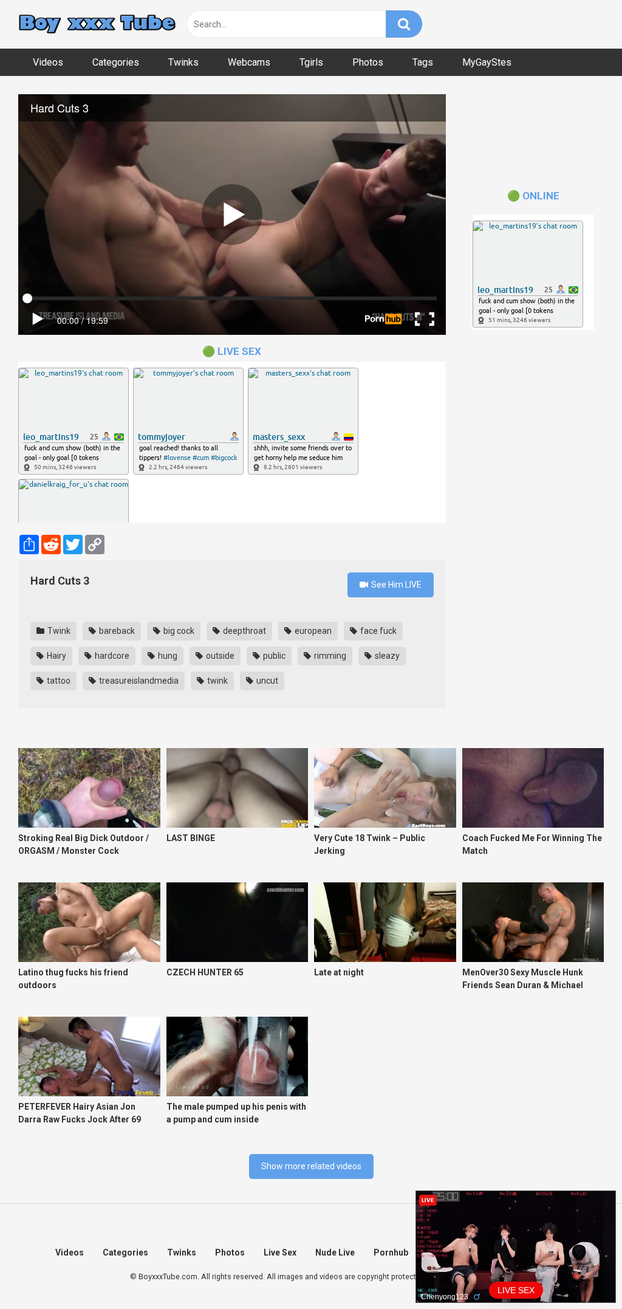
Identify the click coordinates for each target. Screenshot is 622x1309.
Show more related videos (311, 1166)
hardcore (111, 656)
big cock (178, 631)
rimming (329, 656)
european (312, 631)
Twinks (183, 62)
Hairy (55, 656)
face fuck (377, 631)
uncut (266, 680)
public (273, 656)
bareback (116, 631)
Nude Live (335, 1252)
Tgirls (311, 62)
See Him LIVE (395, 584)
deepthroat (243, 631)
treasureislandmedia (138, 680)
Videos (48, 62)
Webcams (249, 62)
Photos (367, 62)
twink (216, 680)
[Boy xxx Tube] (97, 24)
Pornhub (391, 1252)
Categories (115, 62)
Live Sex (280, 1252)
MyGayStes (486, 62)
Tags (422, 62)
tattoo (57, 680)
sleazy (386, 656)
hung (166, 656)
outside (219, 656)
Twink (58, 631)
